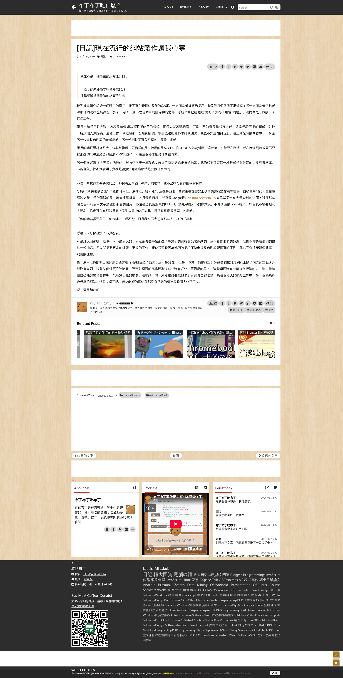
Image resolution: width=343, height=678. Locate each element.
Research (263, 610)
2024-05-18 (268, 497)
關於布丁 (237, 309)
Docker (147, 605)
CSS (247, 625)
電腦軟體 (183, 574)
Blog (241, 625)
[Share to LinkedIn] (248, 67)
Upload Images (131, 394)
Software (274, 610)
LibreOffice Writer (207, 600)
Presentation (240, 585)
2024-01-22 (268, 552)
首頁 (176, 456)
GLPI (189, 635)
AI (244, 610)
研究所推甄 (273, 600)
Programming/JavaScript (261, 575)
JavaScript (174, 580)
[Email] (126, 529)
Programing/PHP (167, 630)
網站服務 (204, 595)
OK (276, 673)
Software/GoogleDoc (156, 600)
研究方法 (175, 590)
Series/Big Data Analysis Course (244, 605)
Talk (215, 580)
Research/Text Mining (223, 630)
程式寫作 (251, 580)
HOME (168, 7)
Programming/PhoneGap (194, 630)
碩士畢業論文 (270, 580)
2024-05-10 (268, 511)
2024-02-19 (268, 525)
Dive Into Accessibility (200, 198)
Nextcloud (149, 630)
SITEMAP (186, 7)
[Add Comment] (336, 662)
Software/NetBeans (177, 625)
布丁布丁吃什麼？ (100, 5)
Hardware (185, 615)
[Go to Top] (336, 654)
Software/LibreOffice (182, 600)
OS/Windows (221, 590)
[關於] (107, 529)
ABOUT (203, 7)
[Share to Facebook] (222, 67)
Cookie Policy (168, 673)
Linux (186, 580)
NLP (264, 620)
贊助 (270, 309)
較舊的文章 (269, 456)
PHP (220, 605)
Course (275, 585)
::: (160, 7)
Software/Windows (155, 595)
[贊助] (133, 529)
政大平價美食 (265, 635)
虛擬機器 (190, 590)
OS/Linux (260, 585)
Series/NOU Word (226, 635)
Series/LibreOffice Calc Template (260, 615)
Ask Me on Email (158, 395)
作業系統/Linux (219, 625)
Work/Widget (261, 590)
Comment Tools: (86, 395)
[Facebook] (113, 529)
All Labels (162, 568)
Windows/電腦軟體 (189, 605)
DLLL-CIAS (205, 590)
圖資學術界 (162, 615)
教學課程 (149, 635)
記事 (195, 580)
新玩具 (275, 590)
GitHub (260, 600)
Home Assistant (178, 610)
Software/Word (202, 615)
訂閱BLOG (255, 309)
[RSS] (120, 529)
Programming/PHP (231, 600)
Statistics (170, 605)
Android (149, 585)
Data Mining (197, 585)
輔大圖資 (163, 574)
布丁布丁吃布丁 (101, 303)
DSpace (205, 580)
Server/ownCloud (249, 630)
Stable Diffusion (270, 630)
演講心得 (158, 605)
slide (215, 595)
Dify (244, 620)
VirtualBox (226, 620)
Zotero (179, 585)
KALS (262, 625)
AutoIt (175, 615)
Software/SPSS (247, 635)
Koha (277, 625)
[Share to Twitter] (241, 67)
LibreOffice (254, 620)
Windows (149, 615)
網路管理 (158, 580)
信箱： (90, 574)
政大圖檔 (201, 575)
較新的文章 (85, 456)
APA (234, 625)
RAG (219, 610)
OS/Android (219, 585)
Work (193, 625)
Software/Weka (155, 590)
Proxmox (165, 585)
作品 (146, 580)
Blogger (236, 575)
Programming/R (232, 610)
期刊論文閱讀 (219, 575)
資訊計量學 (209, 605)
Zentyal (203, 625)
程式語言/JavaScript (182, 595)
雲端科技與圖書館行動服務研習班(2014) (249, 595)
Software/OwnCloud (156, 620)
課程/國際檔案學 (223, 615)
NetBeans (274, 620)
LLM (237, 615)
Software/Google (153, 625)
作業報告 (249, 600)
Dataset (252, 610)
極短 (237, 620)
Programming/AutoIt (202, 610)
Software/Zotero (240, 590)
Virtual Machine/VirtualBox (201, 620)
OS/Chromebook (203, 635)
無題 (267, 605)
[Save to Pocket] (254, 67)
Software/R (176, 620)
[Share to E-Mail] (261, 67)
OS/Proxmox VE (231, 580)
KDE (270, 625)
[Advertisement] (175, 28)
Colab (254, 625)
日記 (103, 56)
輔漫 (183, 635)
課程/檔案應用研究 (167, 635)
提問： (83, 579)
